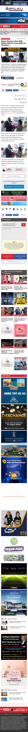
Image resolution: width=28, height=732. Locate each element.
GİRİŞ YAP (23, 225)
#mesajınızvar (8, 170)
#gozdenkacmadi (18, 170)
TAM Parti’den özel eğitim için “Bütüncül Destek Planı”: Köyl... (16, 698)
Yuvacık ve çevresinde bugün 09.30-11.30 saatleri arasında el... (17, 693)
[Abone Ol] (20, 99)
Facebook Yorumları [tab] (20, 256)
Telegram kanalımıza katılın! (15, 187)
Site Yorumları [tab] (7, 256)
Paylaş (15, 90)
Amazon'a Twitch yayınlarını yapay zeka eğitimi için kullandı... (17, 621)
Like (9, 90)
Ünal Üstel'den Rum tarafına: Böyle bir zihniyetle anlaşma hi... (17, 627)
